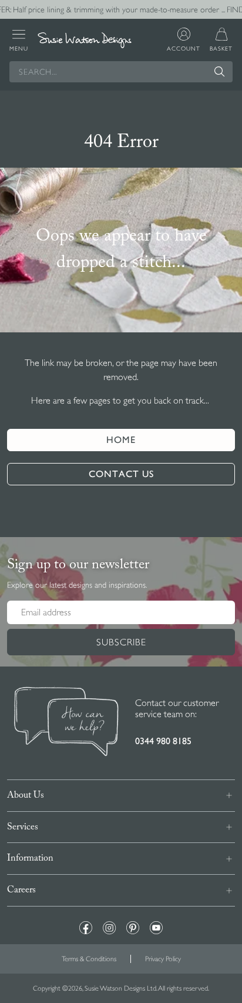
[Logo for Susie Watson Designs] (85, 40)
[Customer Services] (66, 723)
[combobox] (121, 71)
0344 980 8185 (163, 741)
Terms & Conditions (89, 959)
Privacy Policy (163, 959)
